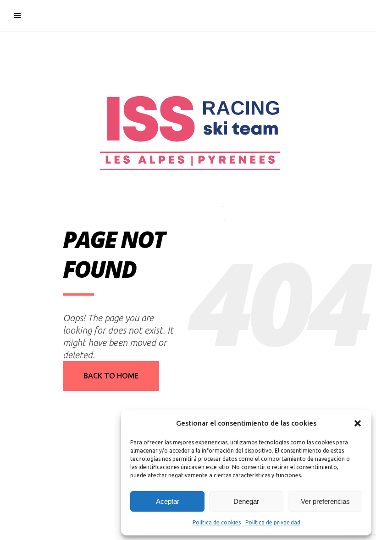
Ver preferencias (325, 501)
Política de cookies (217, 522)
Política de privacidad (272, 522)
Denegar (246, 501)
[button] (357, 423)
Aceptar (167, 501)
